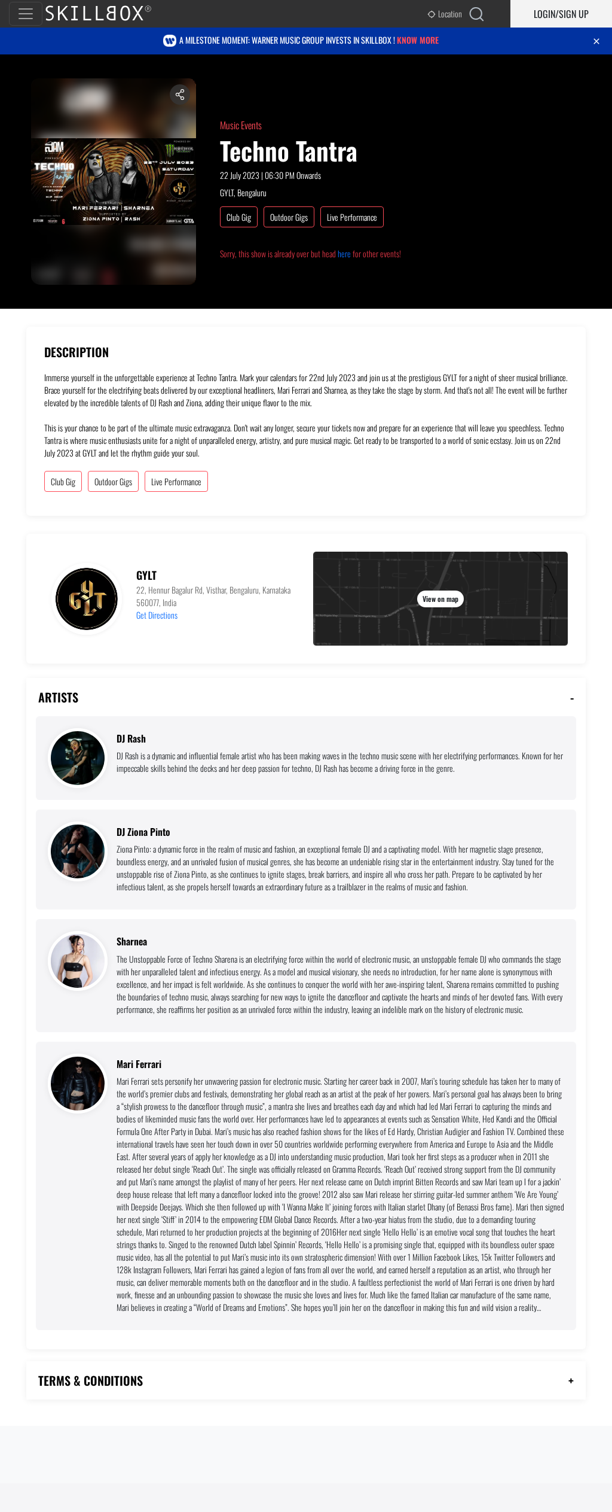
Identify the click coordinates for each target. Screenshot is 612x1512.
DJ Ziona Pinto (143, 832)
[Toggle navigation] (25, 14)
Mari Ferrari (139, 1064)
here (344, 253)
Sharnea (132, 941)
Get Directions (157, 615)
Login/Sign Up (561, 14)
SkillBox (108, 14)
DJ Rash (131, 738)
